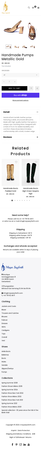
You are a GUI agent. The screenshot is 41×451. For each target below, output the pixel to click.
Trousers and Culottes (10, 313)
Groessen (5, 70)
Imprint (14, 430)
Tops (3, 334)
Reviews (7, 137)
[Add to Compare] (37, 88)
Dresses (5, 323)
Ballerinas (5, 355)
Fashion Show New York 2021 (12, 400)
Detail (6, 112)
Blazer (4, 310)
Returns (28, 437)
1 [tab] (12, 200)
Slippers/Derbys (7, 368)
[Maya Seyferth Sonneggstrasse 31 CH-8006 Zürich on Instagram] (20, 444)
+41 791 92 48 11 (27, 219)
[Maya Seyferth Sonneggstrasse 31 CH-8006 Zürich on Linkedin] (24, 444)
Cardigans (5, 330)
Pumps (4, 372)
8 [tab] (29, 200)
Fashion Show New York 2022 (12, 393)
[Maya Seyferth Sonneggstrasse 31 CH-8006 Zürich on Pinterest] (16, 444)
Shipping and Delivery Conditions (18, 434)
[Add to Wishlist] (31, 88)
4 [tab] (19, 200)
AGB (33, 434)
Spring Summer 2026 (10, 383)
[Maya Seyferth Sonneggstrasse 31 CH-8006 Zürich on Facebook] (12, 444)
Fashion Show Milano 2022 (11, 396)
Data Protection (24, 430)
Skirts (4, 327)
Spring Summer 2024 (10, 390)
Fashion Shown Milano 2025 (12, 386)
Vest (3, 340)
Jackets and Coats (9, 306)
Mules (4, 362)
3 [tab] (17, 200)
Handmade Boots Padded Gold (10, 189)
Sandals (5, 365)
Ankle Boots (6, 351)
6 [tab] (24, 200)
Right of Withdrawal (17, 437)
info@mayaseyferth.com (29, 221)
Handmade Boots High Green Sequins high (30, 191)
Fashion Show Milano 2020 (11, 407)
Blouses (4, 316)
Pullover (5, 320)
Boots (4, 358)
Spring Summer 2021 (9, 403)
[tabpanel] (11, 177)
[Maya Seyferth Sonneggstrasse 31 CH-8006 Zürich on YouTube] (28, 444)
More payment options (20, 100)
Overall (4, 337)
